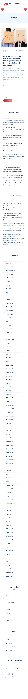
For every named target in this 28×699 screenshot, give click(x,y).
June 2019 (8, 470)
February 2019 (9, 485)
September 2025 (10, 270)
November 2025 (10, 267)
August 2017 (9, 550)
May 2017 (8, 561)
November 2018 (10, 496)
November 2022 (10, 339)
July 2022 (8, 347)
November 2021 (10, 372)
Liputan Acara (6, 53)
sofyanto (5, 228)
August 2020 (9, 419)
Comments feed (10, 647)
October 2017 (9, 543)
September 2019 (10, 459)
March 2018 (9, 525)
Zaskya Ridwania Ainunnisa (10, 213)
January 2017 (9, 576)
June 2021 (8, 387)
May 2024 (8, 285)
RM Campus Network (6, 672)
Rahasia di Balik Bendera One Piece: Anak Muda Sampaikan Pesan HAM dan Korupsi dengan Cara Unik (13, 183)
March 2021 (9, 394)
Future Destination (5, 666)
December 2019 (10, 449)
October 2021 (9, 376)
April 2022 (8, 358)
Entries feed (9, 643)
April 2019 (8, 478)
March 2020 (9, 438)
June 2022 (8, 350)
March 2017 (9, 569)
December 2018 (10, 492)
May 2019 (8, 474)
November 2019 (10, 452)
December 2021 (10, 369)
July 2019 (8, 467)
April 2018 (8, 521)
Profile (8, 609)
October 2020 (9, 412)
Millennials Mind (10, 606)
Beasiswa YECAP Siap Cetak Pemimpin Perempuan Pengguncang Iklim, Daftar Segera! (14, 156)
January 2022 (9, 365)
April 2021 (8, 390)
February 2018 (9, 529)
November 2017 (10, 539)
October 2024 (9, 281)
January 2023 (9, 332)
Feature (8, 598)
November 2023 (10, 303)
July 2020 (8, 423)
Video (7, 620)
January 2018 (9, 532)
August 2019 (9, 463)
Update (8, 617)
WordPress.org (10, 650)
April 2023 (8, 325)
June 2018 (8, 514)
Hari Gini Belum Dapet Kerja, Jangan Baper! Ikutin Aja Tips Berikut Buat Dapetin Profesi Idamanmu (12, 60)
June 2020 (8, 427)
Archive (3, 680)
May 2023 (8, 321)
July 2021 (8, 383)
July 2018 (8, 510)
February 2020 (9, 441)
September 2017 (10, 547)
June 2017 (8, 558)
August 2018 (9, 507)
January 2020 (9, 445)
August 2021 (9, 379)
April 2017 (8, 565)
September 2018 (10, 503)
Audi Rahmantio (11, 50)
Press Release (4, 664)
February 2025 (9, 278)
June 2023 (8, 318)
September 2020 (10, 416)
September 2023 (10, 310)
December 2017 (10, 536)
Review (8, 613)
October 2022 (9, 343)
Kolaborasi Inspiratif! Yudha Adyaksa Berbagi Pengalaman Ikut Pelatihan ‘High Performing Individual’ (12, 169)
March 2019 (9, 481)
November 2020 (10, 409)
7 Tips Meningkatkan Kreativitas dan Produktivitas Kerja (11, 208)
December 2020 (10, 405)
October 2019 (9, 456)
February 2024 (9, 296)
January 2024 (9, 299)
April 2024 (8, 288)
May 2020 (8, 430)
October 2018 (9, 500)
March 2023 (9, 328)
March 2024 (9, 292)
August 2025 (9, 274)
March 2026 (9, 263)
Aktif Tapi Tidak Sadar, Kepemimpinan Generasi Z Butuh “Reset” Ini (13, 130)
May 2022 (8, 354)
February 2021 (9, 398)
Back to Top (15, 694)
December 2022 (10, 336)
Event (7, 595)
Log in (7, 639)
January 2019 (9, 489)
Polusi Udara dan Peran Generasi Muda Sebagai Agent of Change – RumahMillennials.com (13, 236)
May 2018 (8, 518)
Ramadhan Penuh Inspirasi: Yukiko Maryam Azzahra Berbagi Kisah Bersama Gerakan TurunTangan (13, 122)
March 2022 (9, 361)
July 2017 (8, 554)
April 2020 (8, 434)
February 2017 (9, 572)
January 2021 (9, 401)
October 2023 (9, 307)
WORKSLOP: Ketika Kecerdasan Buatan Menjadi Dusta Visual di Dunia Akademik (12, 137)
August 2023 (9, 314)
